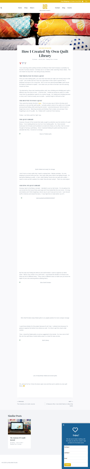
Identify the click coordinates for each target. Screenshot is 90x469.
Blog (63, 8)
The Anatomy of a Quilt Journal (26, 403)
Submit (67, 464)
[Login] (82, 1)
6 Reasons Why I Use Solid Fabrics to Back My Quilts (59, 404)
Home (20, 8)
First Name (66, 447)
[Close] (63, 425)
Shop (25, 8)
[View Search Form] (1, 8)
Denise (35, 59)
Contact (57, 8)
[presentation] (19, 426)
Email (65, 458)
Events (70, 8)
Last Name (66, 452)
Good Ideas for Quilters (45, 48)
